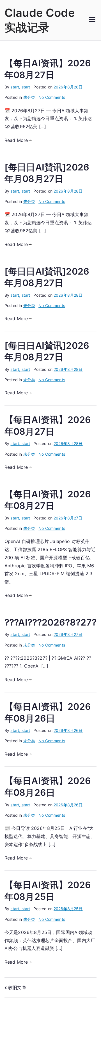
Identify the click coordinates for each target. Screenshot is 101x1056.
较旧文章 (17, 987)
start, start (20, 87)
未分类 (29, 97)
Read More (16, 140)
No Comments (51, 97)
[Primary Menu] (92, 20)
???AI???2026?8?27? (50, 622)
